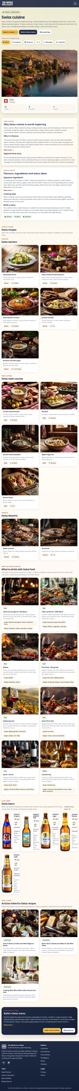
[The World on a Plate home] (7, 3)
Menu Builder (6, 1078)
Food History (45, 1055)
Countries (44, 1048)
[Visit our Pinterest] (9, 1063)
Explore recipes (8, 32)
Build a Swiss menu (28, 32)
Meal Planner (6, 1072)
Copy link (62, 42)
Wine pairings (45, 32)
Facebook (17, 42)
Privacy (43, 1072)
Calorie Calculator (8, 1075)
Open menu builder (52, 1030)
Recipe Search (7, 1081)
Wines (43, 1061)
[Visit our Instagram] (4, 1063)
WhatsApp (48, 42)
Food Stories (45, 1052)
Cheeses (44, 1064)
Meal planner (68, 1030)
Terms (43, 1075)
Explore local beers (69, 808)
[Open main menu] (75, 3)
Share (7, 42)
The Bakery (45, 1058)
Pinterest (30, 42)
